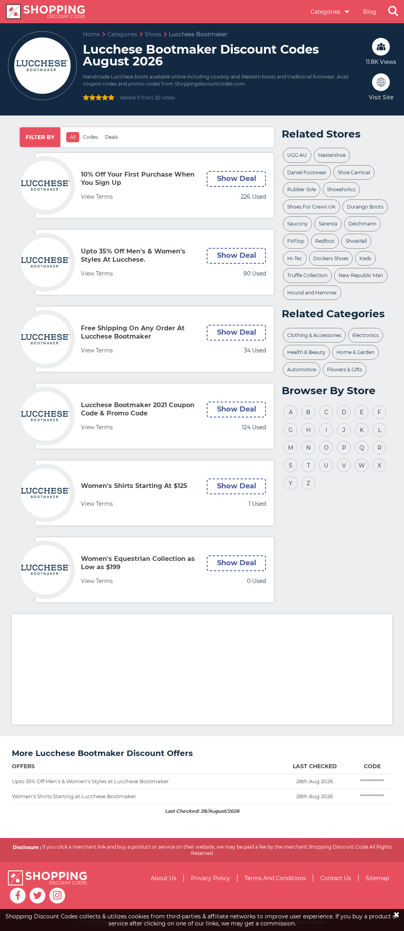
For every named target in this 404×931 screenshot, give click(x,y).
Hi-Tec (294, 258)
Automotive (301, 369)
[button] (393, 12)
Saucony (297, 224)
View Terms (97, 196)
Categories (326, 11)
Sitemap (377, 878)
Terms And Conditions (275, 878)
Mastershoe (332, 155)
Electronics (365, 335)
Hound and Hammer (312, 293)
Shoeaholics (341, 189)
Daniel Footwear (307, 172)
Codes (90, 137)
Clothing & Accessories (314, 335)
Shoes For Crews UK (311, 207)
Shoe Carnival (354, 172)
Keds (365, 258)
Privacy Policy (210, 878)
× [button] (396, 909)
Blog (369, 11)
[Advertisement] (208, 669)
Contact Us (335, 878)
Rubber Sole (301, 189)
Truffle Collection (307, 275)
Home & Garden (355, 352)
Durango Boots (365, 207)
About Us (163, 878)
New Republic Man (361, 275)
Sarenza (328, 224)
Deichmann (362, 224)
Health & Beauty (306, 352)
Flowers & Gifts (344, 369)
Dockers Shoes (330, 258)
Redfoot (325, 241)
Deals (111, 137)
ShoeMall (356, 241)
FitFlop (295, 241)
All (73, 137)
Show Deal (236, 178)
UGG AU (297, 155)
